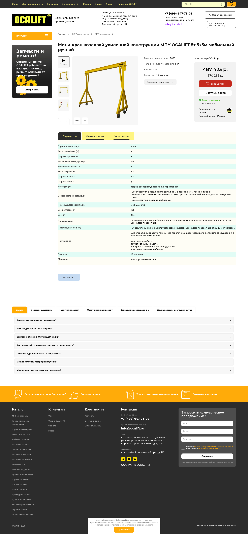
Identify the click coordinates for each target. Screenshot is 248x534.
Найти (220, 4)
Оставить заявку (93, 426)
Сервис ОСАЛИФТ (56, 421)
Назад (70, 277)
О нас (15, 4)
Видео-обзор (121, 136)
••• (143, 4)
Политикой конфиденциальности (209, 448)
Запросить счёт (70, 4)
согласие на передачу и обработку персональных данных (213, 446)
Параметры (70, 136)
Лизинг (110, 4)
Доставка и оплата (32, 4)
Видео (98, 4)
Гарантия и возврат (69, 310)
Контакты (52, 4)
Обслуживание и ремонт (100, 310)
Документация (95, 136)
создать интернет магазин (209, 525)
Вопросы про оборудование (135, 310)
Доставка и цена (93, 421)
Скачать (52, 426)
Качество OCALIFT (127, 4)
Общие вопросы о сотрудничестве (174, 310)
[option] (105, 90)
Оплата (19, 310)
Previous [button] (61, 121)
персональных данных (225, 462)
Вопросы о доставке (41, 310)
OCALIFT (203, 112)
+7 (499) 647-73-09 (178, 13)
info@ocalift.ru (175, 24)
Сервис (87, 4)
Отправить (207, 456)
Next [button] (66, 121)
